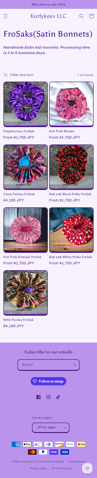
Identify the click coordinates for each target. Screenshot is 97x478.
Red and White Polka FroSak (70, 257)
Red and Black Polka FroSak (70, 194)
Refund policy (77, 461)
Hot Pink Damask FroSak (22, 257)
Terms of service (61, 468)
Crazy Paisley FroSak (19, 194)
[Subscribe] (74, 364)
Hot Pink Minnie (61, 131)
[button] (6, 16)
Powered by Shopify (52, 461)
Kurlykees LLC (30, 461)
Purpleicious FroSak (18, 131)
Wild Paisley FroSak (18, 320)
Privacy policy (38, 468)
